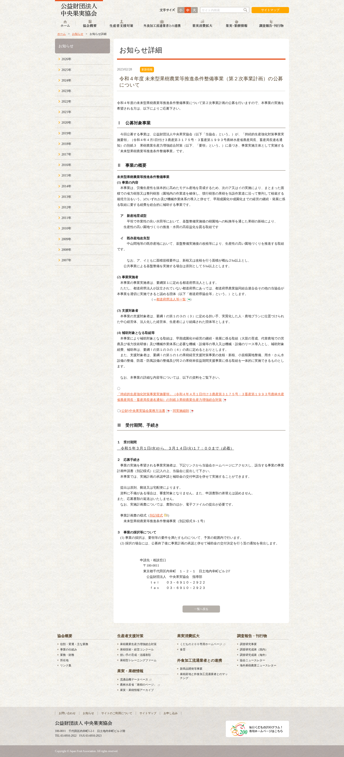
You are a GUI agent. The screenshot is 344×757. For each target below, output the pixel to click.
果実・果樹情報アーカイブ (137, 690)
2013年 (66, 197)
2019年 (66, 133)
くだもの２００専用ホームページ (201, 644)
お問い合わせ (67, 713)
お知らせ (77, 34)
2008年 (66, 249)
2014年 (66, 186)
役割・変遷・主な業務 (74, 644)
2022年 (66, 101)
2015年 (66, 175)
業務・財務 (67, 655)
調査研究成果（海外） (254, 655)
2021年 (66, 112)
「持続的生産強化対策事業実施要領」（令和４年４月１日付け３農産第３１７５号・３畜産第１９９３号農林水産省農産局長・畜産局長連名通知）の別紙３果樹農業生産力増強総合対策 (200, 397)
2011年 (66, 218)
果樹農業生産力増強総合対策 (138, 644)
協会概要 (90, 24)
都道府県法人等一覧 (171, 299)
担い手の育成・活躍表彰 (135, 655)
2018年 (66, 144)
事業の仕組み (68, 649)
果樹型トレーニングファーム (138, 660)
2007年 (66, 260)
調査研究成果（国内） (254, 649)
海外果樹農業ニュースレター (258, 665)
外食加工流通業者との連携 (162, 24)
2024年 (66, 80)
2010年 (66, 228)
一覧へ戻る (201, 609)
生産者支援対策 (122, 24)
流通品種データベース (134, 679)
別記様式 (156, 515)
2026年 (66, 59)
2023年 (66, 91)
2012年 (66, 207)
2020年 (66, 122)
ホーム (65, 24)
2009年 (66, 239)
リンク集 (65, 665)
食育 (183, 649)
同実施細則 (181, 411)
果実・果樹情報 (237, 24)
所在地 (64, 660)
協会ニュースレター (252, 660)
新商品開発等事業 (191, 668)
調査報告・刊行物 (271, 24)
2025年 (66, 70)
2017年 (66, 154)
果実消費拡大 (203, 24)
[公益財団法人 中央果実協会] (79, 8)
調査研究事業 (248, 644)
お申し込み (171, 713)
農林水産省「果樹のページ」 (138, 684)
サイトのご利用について (116, 713)
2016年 (66, 165)
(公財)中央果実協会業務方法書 (142, 411)
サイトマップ (270, 10)
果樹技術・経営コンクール (137, 649)
